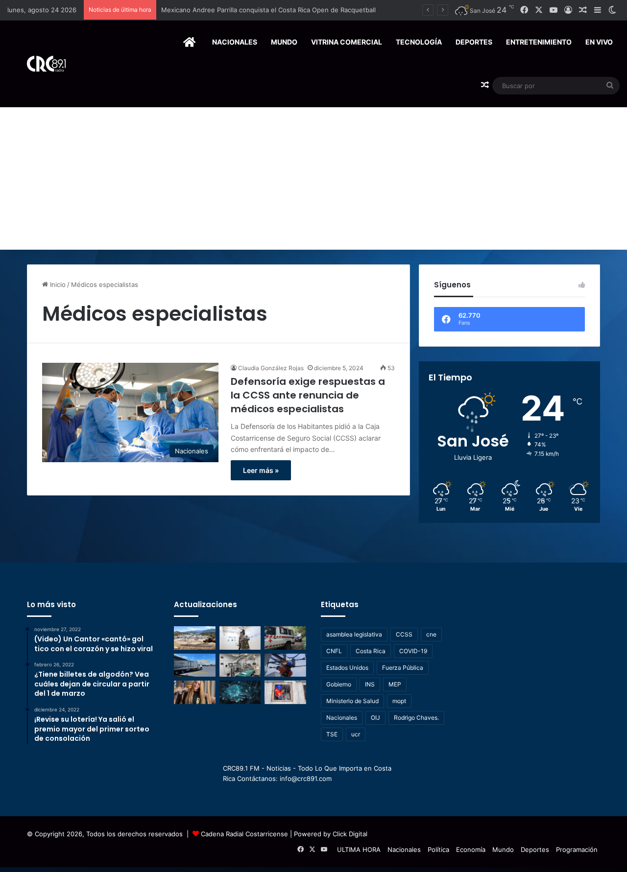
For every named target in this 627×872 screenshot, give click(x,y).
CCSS (404, 634)
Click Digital (350, 834)
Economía (470, 849)
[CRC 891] (40, 64)
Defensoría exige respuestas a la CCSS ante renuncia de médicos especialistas (308, 395)
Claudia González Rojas (271, 368)
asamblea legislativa (354, 634)
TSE (332, 734)
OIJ (375, 717)
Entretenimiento (539, 42)
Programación (577, 849)
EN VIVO (599, 42)
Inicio (57, 284)
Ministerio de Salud (352, 701)
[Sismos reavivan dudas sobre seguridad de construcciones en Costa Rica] (195, 638)
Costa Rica (371, 651)
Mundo (284, 42)
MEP (394, 684)
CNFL (334, 651)
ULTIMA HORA (359, 849)
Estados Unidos (347, 667)
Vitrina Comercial (346, 42)
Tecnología (419, 42)
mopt (399, 701)
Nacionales (234, 42)
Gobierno (338, 684)
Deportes (474, 42)
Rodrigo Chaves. (416, 717)
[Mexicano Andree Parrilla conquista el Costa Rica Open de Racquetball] (240, 638)
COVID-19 (413, 651)
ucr (355, 734)
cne (431, 634)
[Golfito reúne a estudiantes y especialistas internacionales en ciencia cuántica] (240, 692)
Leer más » (261, 470)
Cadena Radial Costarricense (244, 834)
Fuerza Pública (402, 667)
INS (370, 684)
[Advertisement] (313, 176)
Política (438, 849)
